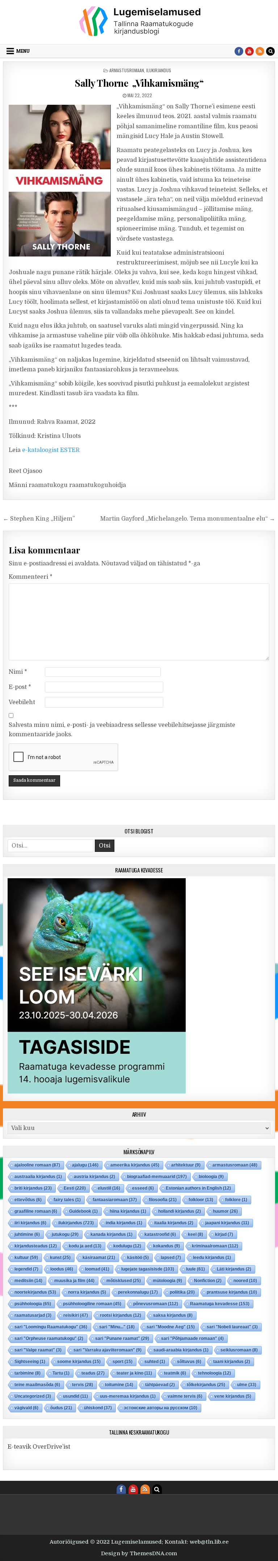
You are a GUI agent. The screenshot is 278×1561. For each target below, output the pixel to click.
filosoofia (163, 1199)
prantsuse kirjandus (232, 1292)
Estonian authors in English (198, 1188)
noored (245, 1280)
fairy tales (67, 1199)
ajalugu (85, 1165)
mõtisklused (123, 1280)
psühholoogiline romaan (92, 1303)
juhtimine (27, 1234)
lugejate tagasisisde (147, 1269)
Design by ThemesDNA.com (139, 1553)
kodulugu (127, 1246)
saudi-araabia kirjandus (180, 1350)
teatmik (175, 1373)
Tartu (61, 1373)
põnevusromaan (155, 1303)
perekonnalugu (138, 1292)
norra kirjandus (87, 1292)
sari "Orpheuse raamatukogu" (48, 1338)
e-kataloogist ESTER (51, 450)
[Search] (270, 51)
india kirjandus (124, 1222)
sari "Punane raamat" (122, 1338)
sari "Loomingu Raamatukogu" (50, 1326)
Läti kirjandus (234, 1269)
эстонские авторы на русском (160, 1407)
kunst (60, 1257)
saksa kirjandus (173, 1315)
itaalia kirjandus (173, 1222)
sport (122, 1361)
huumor (225, 1211)
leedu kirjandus (212, 1257)
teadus (93, 1373)
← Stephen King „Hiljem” (39, 519)
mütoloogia (167, 1280)
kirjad (224, 1234)
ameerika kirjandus (134, 1165)
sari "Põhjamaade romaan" (192, 1338)
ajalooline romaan (37, 1165)
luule (195, 1269)
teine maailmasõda (37, 1384)
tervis (82, 1384)
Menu (23, 51)
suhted (154, 1361)
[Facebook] (239, 51)
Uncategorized (32, 1396)
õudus (61, 1407)
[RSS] (260, 51)
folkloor (201, 1199)
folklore (236, 1199)
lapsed (171, 1257)
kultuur (26, 1257)
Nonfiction (208, 1280)
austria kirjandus (94, 1176)
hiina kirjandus (128, 1211)
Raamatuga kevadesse (219, 1303)
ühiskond (98, 1407)
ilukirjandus (158, 70)
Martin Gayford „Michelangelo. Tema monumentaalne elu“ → (187, 519)
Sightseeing (29, 1361)
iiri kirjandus (30, 1222)
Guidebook (83, 1211)
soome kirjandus (79, 1361)
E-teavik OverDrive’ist (39, 1447)
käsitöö (138, 1257)
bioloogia (211, 1176)
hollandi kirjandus (179, 1211)
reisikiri (75, 1315)
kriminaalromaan (215, 1246)
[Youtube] (249, 51)
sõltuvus (189, 1361)
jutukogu (65, 1234)
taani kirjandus (231, 1361)
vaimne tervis (185, 1396)
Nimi (18, 672)
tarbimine (27, 1373)
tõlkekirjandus (206, 1384)
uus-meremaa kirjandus (128, 1396)
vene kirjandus (232, 1396)
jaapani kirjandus (227, 1222)
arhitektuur (186, 1165)
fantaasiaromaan (115, 1199)
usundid (75, 1396)
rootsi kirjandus (120, 1315)
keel (195, 1234)
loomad (97, 1269)
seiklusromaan (239, 1350)
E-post (20, 687)
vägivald (26, 1407)
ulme (246, 1384)
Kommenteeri (30, 577)
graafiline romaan (35, 1211)
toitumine (119, 1384)
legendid (26, 1269)
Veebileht (22, 702)
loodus (61, 1269)
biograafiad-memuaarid (157, 1176)
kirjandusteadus (35, 1246)
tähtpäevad (160, 1384)
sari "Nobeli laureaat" (232, 1326)
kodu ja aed (85, 1246)
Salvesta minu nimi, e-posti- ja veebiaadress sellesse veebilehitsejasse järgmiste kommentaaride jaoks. (122, 730)
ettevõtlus (28, 1199)
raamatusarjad (32, 1315)
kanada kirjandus (111, 1234)
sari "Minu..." (117, 1326)
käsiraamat (99, 1257)
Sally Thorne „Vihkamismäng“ (139, 83)
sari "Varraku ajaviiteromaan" (107, 1350)
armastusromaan (126, 70)
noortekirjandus (35, 1292)
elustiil (109, 1188)
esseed (143, 1188)
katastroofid (160, 1234)
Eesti (75, 1188)
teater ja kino (134, 1373)
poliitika (182, 1292)
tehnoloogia (214, 1373)
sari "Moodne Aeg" (171, 1326)
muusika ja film (74, 1280)
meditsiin (28, 1280)
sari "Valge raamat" (38, 1350)
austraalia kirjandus (38, 1176)
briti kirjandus (33, 1188)
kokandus (166, 1246)
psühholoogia (32, 1303)
